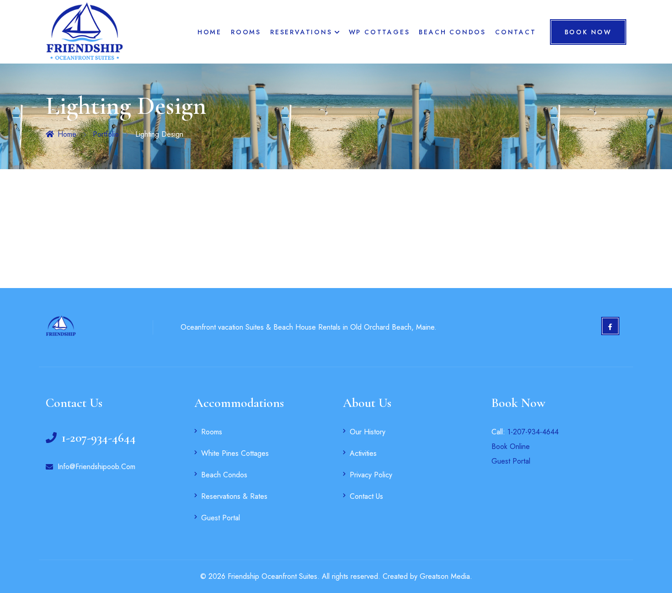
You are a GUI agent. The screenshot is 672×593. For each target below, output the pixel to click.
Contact (515, 32)
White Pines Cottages (235, 453)
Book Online (510, 446)
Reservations (301, 32)
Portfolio (106, 134)
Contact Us (366, 496)
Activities (363, 453)
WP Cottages (379, 32)
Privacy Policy (371, 475)
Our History (367, 432)
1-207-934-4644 (533, 432)
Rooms (246, 32)
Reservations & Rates (234, 496)
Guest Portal (220, 518)
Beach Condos (452, 32)
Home (209, 32)
